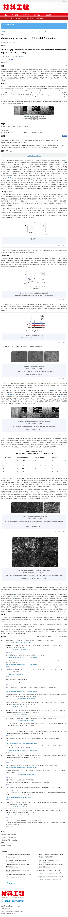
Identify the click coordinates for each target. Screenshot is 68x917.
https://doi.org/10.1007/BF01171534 (14, 674)
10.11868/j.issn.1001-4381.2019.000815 (37, 32)
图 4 (4, 347)
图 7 (24, 492)
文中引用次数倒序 (57, 636)
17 (14, 594)
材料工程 (3, 32)
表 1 (4, 438)
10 (8, 178)
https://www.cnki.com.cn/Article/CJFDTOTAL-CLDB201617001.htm (21, 657)
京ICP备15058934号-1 (6, 905)
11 (10, 178)
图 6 (4, 490)
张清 (13, 42)
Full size (57, 245)
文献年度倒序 (48, 636)
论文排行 (49, 15)
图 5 (4, 390)
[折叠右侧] (65, 463)
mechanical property (37, 132)
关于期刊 (15, 15)
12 (29, 180)
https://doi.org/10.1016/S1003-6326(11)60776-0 (17, 760)
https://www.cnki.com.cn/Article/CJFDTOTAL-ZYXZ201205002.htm (21, 721)
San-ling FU (4, 56)
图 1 (31, 217)
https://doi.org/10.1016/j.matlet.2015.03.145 (16, 807)
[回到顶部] (65, 460)
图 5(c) (59, 397)
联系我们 (40, 18)
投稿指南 (26, 15)
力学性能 (26, 126)
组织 (20, 126)
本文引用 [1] (9, 652)
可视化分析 (64, 636)
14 (4, 401)
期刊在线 (37, 15)
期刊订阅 (30, 18)
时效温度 (3, 126)
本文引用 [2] (9, 827)
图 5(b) (10, 394)
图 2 (40, 258)
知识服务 (19, 18)
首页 (6, 15)
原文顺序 (42, 636)
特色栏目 (8, 18)
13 (31, 180)
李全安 (7, 42)
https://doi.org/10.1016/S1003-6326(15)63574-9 (17, 715)
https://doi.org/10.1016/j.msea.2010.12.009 (16, 707)
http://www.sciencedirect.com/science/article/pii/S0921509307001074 (22, 815)
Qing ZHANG (19, 56)
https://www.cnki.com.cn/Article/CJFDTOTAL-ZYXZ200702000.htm (21, 691)
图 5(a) (49, 390)
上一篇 (31, 155)
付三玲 (2, 42)
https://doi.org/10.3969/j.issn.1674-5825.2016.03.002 (18, 642)
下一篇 (37, 155)
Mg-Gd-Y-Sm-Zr (12, 126)
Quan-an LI (10, 56)
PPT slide (62, 245)
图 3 (4, 304)
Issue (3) (17, 32)
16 (5, 401)
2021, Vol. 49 (10, 32)
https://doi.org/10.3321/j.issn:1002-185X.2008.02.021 (18, 790)
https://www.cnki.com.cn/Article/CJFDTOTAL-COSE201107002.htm (21, 743)
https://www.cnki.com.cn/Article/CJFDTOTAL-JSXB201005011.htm (21, 767)
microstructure (26, 132)
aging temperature (5, 132)
